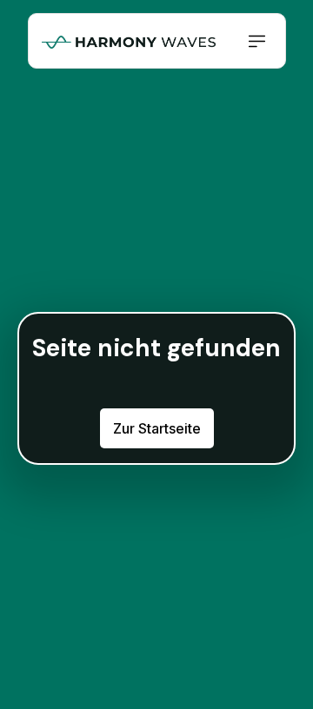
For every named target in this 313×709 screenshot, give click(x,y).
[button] (257, 41)
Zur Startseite (157, 428)
